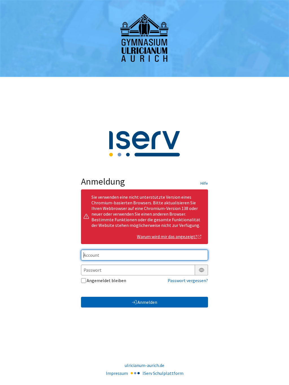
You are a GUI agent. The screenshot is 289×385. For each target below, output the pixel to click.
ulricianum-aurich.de (144, 365)
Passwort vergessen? (188, 280)
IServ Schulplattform (163, 373)
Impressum (117, 373)
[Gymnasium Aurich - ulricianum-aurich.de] (144, 38)
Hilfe (204, 183)
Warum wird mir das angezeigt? (167, 236)
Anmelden (147, 302)
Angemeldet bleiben (106, 280)
